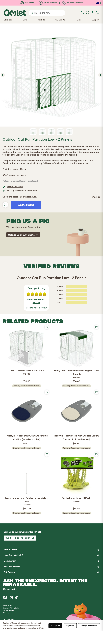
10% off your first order (75, 2)
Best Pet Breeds (12, 566)
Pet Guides (9, 572)
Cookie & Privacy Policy (11, 608)
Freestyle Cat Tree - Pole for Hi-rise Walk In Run (26, 501)
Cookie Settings (8, 610)
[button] (2, 75)
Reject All (70, 626)
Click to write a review (36, 308)
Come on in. (10, 589)
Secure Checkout (15, 186)
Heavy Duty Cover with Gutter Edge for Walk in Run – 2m (76, 374)
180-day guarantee (50, 2)
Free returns (29, 2)
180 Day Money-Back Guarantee (22, 190)
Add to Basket (26, 204)
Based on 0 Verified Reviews (36, 301)
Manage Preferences (89, 626)
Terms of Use (7, 605)
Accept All (55, 626)
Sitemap (6, 613)
